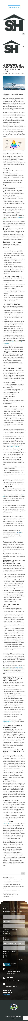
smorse (5, 73)
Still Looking (7, 933)
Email (5, 956)
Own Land (6, 931)
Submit (21, 960)
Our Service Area (7, 992)
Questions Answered (19, 73)
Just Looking (7, 939)
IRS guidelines (20, 532)
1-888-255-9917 (14, 7)
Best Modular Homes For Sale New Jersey (12, 882)
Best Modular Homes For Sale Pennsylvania (12, 880)
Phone (5, 953)
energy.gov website (7, 721)
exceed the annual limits (13, 446)
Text (5, 955)
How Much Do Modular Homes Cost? (11, 890)
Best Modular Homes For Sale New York (12, 884)
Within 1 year (7, 938)
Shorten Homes (7, 823)
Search (22, 873)
